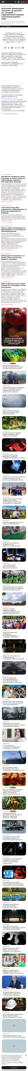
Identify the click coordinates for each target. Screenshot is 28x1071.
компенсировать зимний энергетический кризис (9, 98)
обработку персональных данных (9, 1061)
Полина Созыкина (11, 114)
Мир (3, 26)
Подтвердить (14, 1067)
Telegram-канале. (16, 42)
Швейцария (8, 26)
